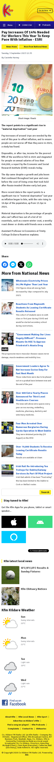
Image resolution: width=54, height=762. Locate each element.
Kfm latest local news (18, 561)
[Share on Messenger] (13, 264)
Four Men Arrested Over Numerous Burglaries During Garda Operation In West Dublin (33, 427)
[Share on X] (21, 264)
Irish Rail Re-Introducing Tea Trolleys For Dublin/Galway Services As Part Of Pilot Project (34, 470)
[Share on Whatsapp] (29, 264)
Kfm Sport (42, 717)
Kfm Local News (26, 717)
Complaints (13, 728)
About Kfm (10, 717)
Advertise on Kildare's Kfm (26, 720)
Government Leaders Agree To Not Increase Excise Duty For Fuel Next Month (32, 370)
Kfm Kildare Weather (18, 610)
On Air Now (43, 10)
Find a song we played (17, 724)
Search (45, 492)
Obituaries (41, 728)
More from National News (35, 47)
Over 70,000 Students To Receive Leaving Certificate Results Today (34, 450)
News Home (11, 47)
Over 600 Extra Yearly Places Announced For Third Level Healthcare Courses (32, 396)
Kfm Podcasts (38, 724)
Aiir (26, 754)
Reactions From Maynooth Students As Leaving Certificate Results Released (33, 308)
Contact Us (27, 728)
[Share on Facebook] (5, 264)
